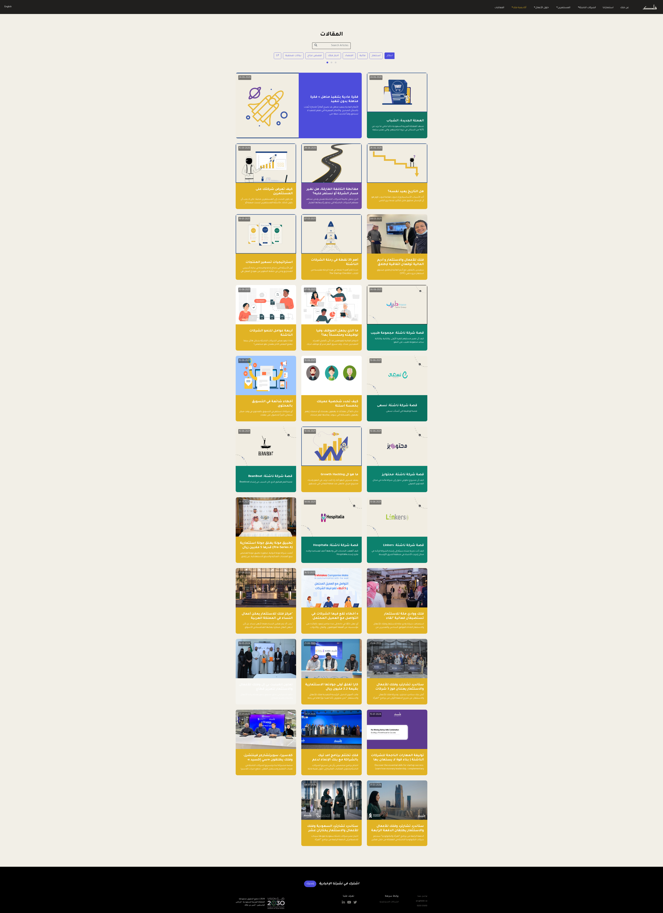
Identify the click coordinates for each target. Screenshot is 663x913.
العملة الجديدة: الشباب (405, 121)
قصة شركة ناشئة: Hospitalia (335, 545)
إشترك (310, 883)
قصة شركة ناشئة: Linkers (403, 545)
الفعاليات (499, 7)
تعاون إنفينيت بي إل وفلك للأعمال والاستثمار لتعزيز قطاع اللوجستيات (266, 689)
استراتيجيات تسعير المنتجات (269, 262)
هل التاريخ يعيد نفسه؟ (406, 191)
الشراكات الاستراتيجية (389, 902)
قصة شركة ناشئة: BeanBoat (270, 476)
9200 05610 (422, 906)
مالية (362, 55)
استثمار (376, 55)
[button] (336, 62)
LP (277, 55)
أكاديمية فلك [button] (519, 7)
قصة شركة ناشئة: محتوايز (403, 474)
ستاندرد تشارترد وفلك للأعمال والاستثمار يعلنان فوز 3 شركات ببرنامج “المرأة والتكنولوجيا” (399, 689)
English (8, 7)
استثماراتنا (608, 7)
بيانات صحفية (293, 55)
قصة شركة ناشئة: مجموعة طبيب (397, 333)
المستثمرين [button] (564, 7)
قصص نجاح (315, 55)
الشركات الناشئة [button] (587, 7)
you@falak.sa (421, 901)
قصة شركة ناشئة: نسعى (397, 405)
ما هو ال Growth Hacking (339, 474)
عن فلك (624, 7)
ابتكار (390, 55)
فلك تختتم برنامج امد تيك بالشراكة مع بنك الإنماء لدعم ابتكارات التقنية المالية (335, 760)
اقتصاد (349, 55)
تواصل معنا (422, 896)
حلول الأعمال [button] (542, 7)
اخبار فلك (333, 55)
